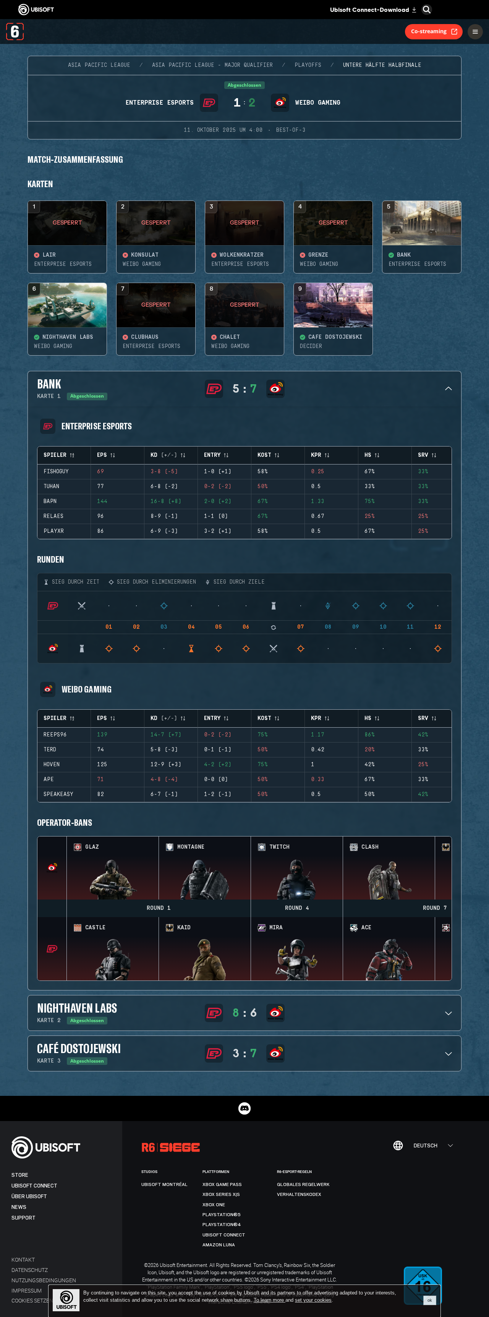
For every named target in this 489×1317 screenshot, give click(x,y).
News (18, 1207)
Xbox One (213, 1204)
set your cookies (313, 1300)
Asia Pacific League (99, 65)
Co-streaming (429, 31)
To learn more (269, 1300)
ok (429, 1300)
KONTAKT (23, 1259)
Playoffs (308, 65)
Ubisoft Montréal (164, 1184)
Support (23, 1218)
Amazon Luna (218, 1244)
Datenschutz (29, 1269)
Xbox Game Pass (222, 1184)
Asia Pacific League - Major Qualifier (212, 65)
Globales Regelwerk (303, 1184)
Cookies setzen (32, 1300)
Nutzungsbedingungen (43, 1280)
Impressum (26, 1290)
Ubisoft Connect (34, 1186)
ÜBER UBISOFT (29, 1196)
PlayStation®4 (221, 1224)
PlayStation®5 (221, 1214)
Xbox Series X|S (221, 1194)
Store (19, 1175)
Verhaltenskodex (299, 1194)
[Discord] (244, 1108)
